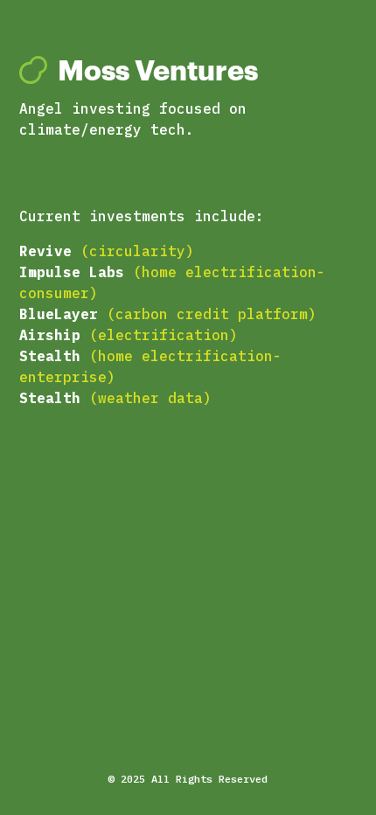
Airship (49, 335)
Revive (49, 251)
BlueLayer (58, 314)
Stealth (49, 356)
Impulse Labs (71, 272)
